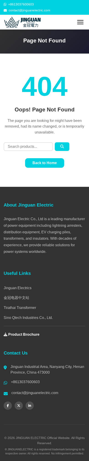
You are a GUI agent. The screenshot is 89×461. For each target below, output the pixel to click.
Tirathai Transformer (20, 308)
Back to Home (44, 163)
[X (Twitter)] (19, 406)
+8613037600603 (21, 4)
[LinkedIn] (30, 406)
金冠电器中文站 (16, 298)
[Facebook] (8, 406)
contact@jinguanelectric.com (29, 10)
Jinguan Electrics (17, 288)
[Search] (62, 146)
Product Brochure (23, 334)
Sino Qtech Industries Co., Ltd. (28, 318)
